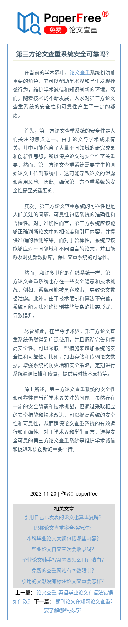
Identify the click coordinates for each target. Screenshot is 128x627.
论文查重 (80, 72)
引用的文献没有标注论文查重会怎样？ (64, 580)
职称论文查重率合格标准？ (64, 527)
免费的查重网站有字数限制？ (64, 570)
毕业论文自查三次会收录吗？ (64, 548)
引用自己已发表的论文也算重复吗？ (64, 516)
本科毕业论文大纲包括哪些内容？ (64, 538)
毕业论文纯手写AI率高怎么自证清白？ (64, 559)
